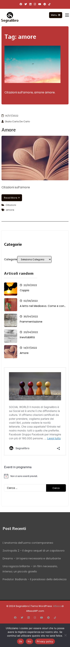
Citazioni (11, 205)
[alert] (35, 476)
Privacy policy (45, 641)
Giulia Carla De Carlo (17, 121)
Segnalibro (9, 20)
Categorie (10, 259)
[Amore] (10, 351)
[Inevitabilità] (10, 336)
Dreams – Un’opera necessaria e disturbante (32, 558)
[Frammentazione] (10, 320)
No (29, 641)
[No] (65, 635)
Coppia (24, 290)
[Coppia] (10, 289)
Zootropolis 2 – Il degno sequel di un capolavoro (34, 550)
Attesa (57, 606)
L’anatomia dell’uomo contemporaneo (28, 543)
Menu (54, 15)
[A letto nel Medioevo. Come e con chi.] (10, 304)
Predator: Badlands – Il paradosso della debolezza (34, 579)
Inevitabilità (27, 337)
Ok (20, 641)
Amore (8, 130)
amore (10, 210)
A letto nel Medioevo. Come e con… (43, 306)
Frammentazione (31, 322)
